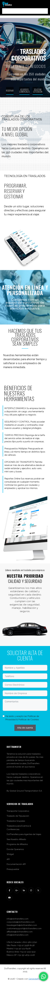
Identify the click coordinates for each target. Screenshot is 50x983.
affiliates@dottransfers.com (20, 932)
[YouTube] (9, 897)
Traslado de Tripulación (18, 816)
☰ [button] (25, 11)
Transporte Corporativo (18, 811)
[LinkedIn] (24, 890)
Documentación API (16, 864)
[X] (38, 890)
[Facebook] (9, 890)
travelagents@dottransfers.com (22, 925)
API (8, 859)
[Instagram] (31, 890)
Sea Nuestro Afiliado (16, 839)
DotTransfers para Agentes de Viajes (24, 834)
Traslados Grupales (16, 821)
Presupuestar (13, 869)
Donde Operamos (15, 849)
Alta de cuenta (25, 727)
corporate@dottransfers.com (21, 922)
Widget (10, 854)
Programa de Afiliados (17, 844)
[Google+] (16, 890)
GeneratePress (35, 979)
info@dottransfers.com (17, 919)
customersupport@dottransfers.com (24, 928)
